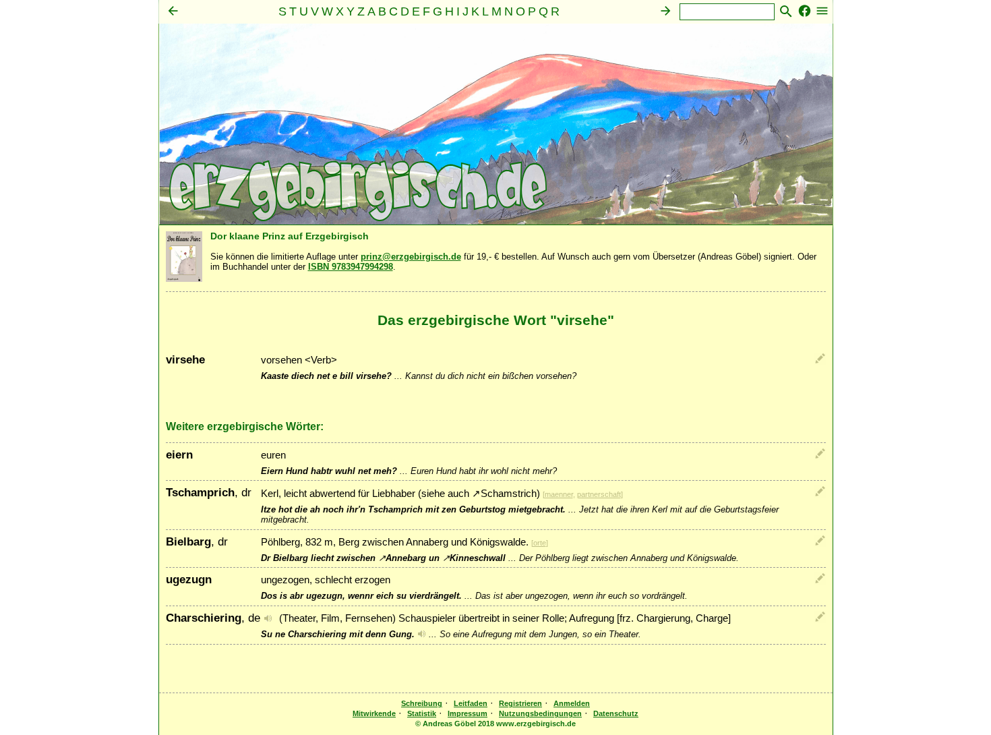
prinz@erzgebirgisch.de (411, 257)
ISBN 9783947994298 (350, 267)
